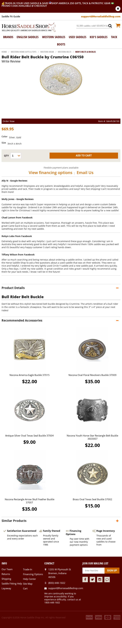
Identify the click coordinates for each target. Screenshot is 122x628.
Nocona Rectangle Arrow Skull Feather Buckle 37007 (29, 501)
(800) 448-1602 (56, 582)
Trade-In (27, 569)
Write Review (11, 61)
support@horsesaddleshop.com (65, 588)
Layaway (6, 588)
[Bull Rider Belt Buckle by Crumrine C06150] (61, 94)
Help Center (29, 578)
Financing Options (33, 574)
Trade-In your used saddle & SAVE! (27, 3)
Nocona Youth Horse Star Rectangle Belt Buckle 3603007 (92, 437)
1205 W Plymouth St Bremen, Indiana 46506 (59, 573)
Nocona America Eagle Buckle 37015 (30, 375)
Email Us (85, 172)
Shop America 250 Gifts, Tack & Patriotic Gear (80, 3)
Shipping (6, 578)
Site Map (27, 583)
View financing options (50, 172)
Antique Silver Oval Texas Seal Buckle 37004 (29, 435)
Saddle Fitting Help (12, 583)
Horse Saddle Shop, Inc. (29, 27)
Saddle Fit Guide (11, 16)
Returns (6, 574)
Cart (25, 588)
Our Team (7, 569)
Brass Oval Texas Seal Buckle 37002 (92, 499)
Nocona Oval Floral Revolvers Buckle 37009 (92, 375)
